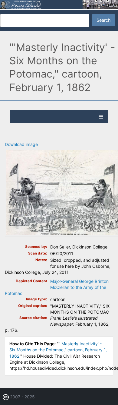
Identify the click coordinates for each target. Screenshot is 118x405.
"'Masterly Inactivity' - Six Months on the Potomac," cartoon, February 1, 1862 (58, 349)
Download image (21, 144)
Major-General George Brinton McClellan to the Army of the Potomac (57, 287)
